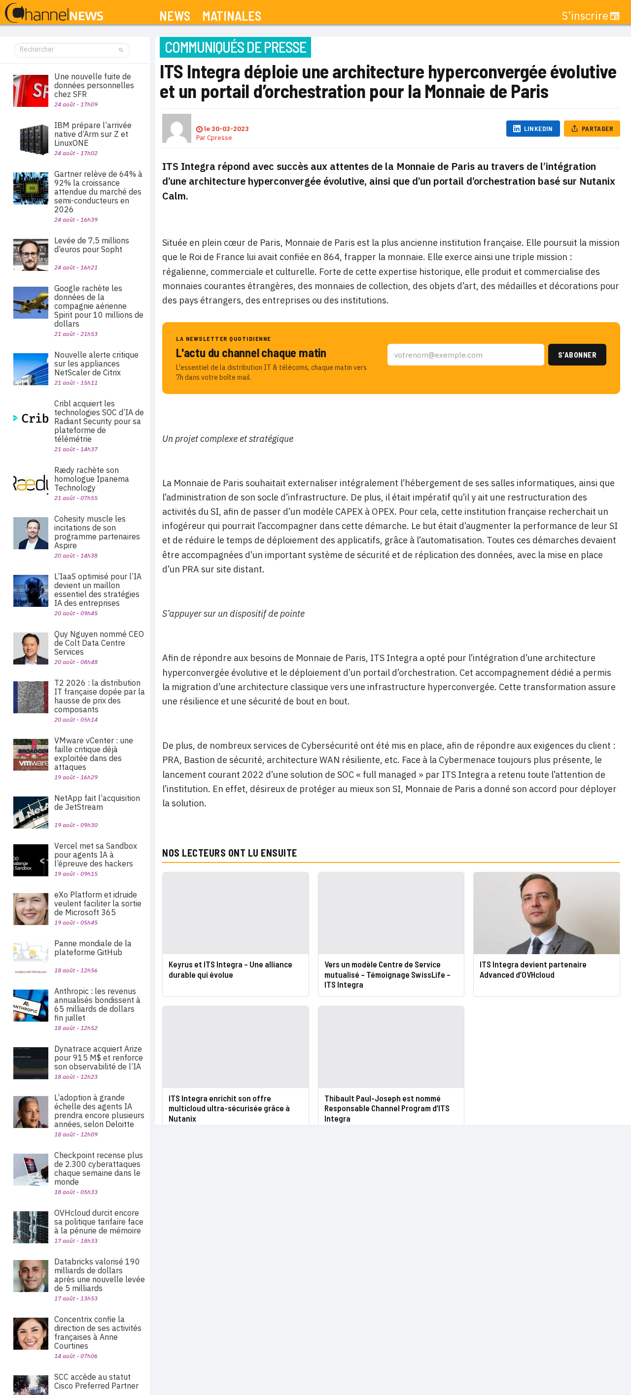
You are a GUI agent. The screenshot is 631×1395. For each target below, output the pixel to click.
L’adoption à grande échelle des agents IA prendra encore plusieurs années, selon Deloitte (99, 1111)
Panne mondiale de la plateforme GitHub (93, 947)
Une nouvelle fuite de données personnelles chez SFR (94, 85)
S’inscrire (585, 16)
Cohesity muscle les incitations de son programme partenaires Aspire (97, 532)
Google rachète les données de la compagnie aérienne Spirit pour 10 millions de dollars (98, 306)
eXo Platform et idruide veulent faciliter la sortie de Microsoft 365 (97, 903)
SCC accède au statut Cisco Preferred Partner (96, 1381)
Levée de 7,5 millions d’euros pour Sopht (91, 244)
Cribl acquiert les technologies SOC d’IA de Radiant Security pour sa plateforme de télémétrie (99, 421)
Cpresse (219, 137)
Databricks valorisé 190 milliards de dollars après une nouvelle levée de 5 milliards (99, 1275)
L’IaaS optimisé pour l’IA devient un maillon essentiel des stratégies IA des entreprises (97, 589)
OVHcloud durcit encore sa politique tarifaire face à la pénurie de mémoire (98, 1221)
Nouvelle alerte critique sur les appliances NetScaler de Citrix (96, 363)
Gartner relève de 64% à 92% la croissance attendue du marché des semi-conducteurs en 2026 (98, 191)
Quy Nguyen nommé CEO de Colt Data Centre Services (99, 643)
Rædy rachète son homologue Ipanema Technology (91, 479)
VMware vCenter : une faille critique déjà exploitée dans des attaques (93, 753)
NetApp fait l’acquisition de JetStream (97, 802)
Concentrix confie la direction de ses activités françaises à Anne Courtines (97, 1332)
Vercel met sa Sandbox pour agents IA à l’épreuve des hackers (95, 854)
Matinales (231, 16)
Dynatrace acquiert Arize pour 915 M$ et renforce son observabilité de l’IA (98, 1057)
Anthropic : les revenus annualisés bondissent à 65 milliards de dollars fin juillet (97, 1004)
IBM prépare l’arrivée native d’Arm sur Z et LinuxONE (93, 134)
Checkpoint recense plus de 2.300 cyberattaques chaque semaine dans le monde (98, 1168)
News (174, 16)
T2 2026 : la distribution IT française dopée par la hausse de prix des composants (99, 696)
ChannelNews (54, 13)
